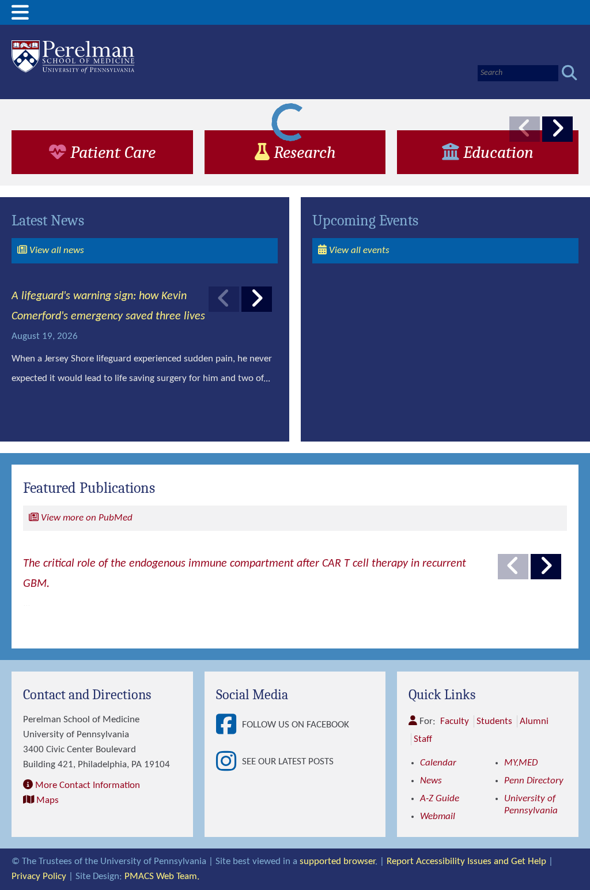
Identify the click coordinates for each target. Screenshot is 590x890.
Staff (423, 739)
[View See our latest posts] (229, 762)
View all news (55, 250)
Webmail (437, 816)
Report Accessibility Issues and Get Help (466, 861)
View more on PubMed (86, 518)
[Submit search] (569, 73)
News (431, 781)
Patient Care (111, 152)
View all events (358, 250)
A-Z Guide (439, 799)
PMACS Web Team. (161, 876)
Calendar (438, 763)
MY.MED (521, 763)
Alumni (534, 721)
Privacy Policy (39, 876)
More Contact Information (87, 785)
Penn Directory (533, 781)
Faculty (454, 721)
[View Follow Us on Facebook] (229, 725)
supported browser (337, 861)
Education (496, 152)
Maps (47, 800)
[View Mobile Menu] (20, 17)
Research (303, 152)
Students (494, 721)
